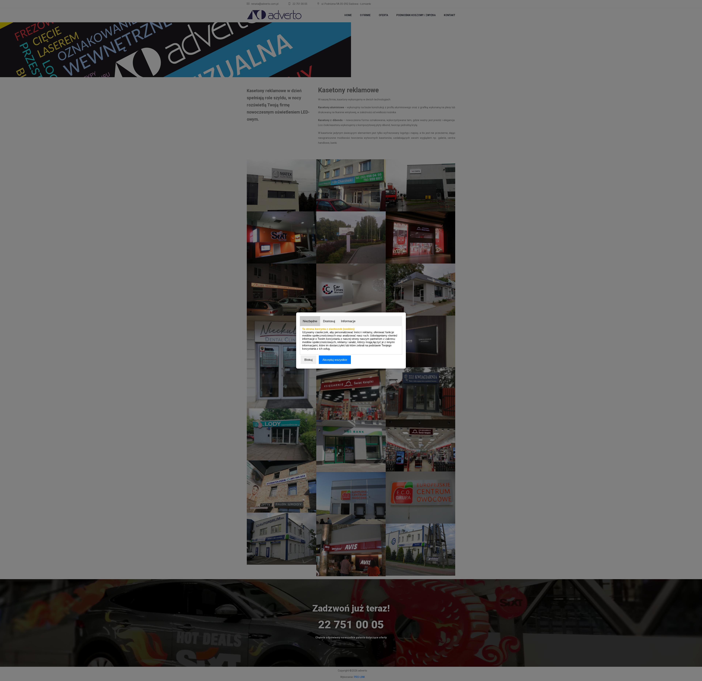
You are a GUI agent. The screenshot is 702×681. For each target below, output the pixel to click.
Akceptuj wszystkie (334, 359)
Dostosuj (329, 321)
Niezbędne (310, 321)
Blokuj (308, 359)
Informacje (348, 321)
